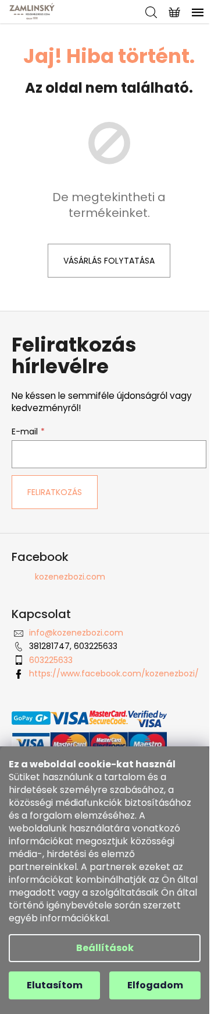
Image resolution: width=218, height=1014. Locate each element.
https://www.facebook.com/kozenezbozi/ (114, 673)
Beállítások (105, 948)
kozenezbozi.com (70, 577)
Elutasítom (55, 985)
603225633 (51, 660)
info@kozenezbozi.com (76, 632)
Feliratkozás (54, 492)
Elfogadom (155, 985)
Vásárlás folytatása (109, 260)
